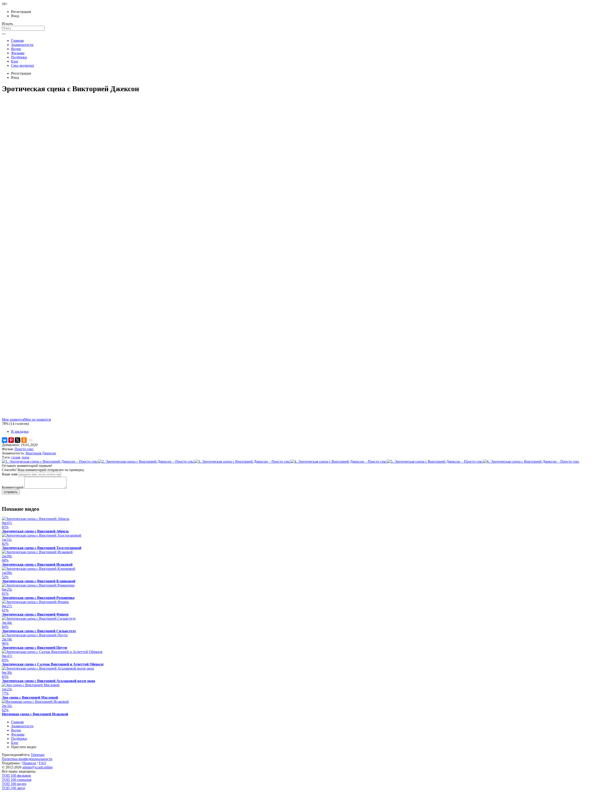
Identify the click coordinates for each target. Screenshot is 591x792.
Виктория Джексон (41, 453)
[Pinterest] (11, 440)
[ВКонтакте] (4, 440)
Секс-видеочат (22, 65)
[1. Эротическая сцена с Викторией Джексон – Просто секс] (50, 461)
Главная (17, 40)
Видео (16, 49)
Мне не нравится (37, 419)
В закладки (20, 431)
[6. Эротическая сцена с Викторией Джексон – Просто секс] (531, 461)
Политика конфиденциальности (27, 759)
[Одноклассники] (24, 440)
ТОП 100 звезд (13, 788)
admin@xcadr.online (37, 767)
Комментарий (13, 487)
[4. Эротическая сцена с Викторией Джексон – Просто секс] (339, 461)
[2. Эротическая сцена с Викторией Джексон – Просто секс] (146, 461)
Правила (29, 763)
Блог (14, 61)
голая (15, 457)
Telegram (37, 755)
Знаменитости (22, 45)
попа (25, 457)
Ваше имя (9, 474)
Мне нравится (13, 419)
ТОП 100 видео (14, 784)
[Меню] (4, 34)
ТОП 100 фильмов (16, 775)
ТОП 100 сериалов (16, 780)
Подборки (19, 57)
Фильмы (17, 53)
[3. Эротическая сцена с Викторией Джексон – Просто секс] (242, 461)
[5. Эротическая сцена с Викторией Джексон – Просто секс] (435, 461)
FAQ (42, 763)
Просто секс (24, 449)
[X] (17, 440)
